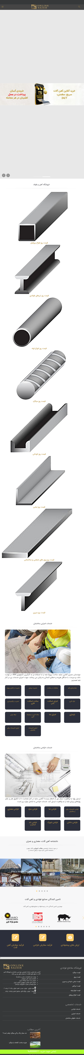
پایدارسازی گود (72, 688)
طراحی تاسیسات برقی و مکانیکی (72, 810)
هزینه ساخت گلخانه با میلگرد (18, 1042)
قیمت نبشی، (76, 981)
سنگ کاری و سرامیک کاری (33, 716)
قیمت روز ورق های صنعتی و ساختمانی (39, 559)
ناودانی (69, 981)
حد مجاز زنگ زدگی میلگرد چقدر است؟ (15, 1033)
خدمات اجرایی (75, 1013)
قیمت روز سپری (39, 612)
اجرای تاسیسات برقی (13, 728)
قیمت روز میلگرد (39, 401)
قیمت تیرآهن (76, 986)
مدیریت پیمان (33, 688)
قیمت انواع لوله (75, 990)
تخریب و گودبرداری (13, 701)
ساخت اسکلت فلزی (32, 702)
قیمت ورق (77, 977)
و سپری (64, 981)
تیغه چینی (13, 715)
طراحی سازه (32, 809)
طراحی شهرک (52, 822)
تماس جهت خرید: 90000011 (43, 1051)
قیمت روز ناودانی (39, 454)
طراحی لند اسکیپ (33, 823)
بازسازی (72, 714)
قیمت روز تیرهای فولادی (39, 295)
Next (2, 918)
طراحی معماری (13, 809)
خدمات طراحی (75, 1009)
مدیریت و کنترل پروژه (13, 688)
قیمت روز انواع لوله (39, 348)
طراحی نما (52, 809)
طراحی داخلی (72, 822)
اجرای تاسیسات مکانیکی (32, 729)
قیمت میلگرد (76, 972)
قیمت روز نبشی (39, 507)
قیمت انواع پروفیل (74, 995)
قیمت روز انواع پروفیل (39, 242)
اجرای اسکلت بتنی (52, 702)
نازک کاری (72, 701)
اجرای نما (52, 714)
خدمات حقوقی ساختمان (73, 1018)
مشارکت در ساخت (52, 688)
